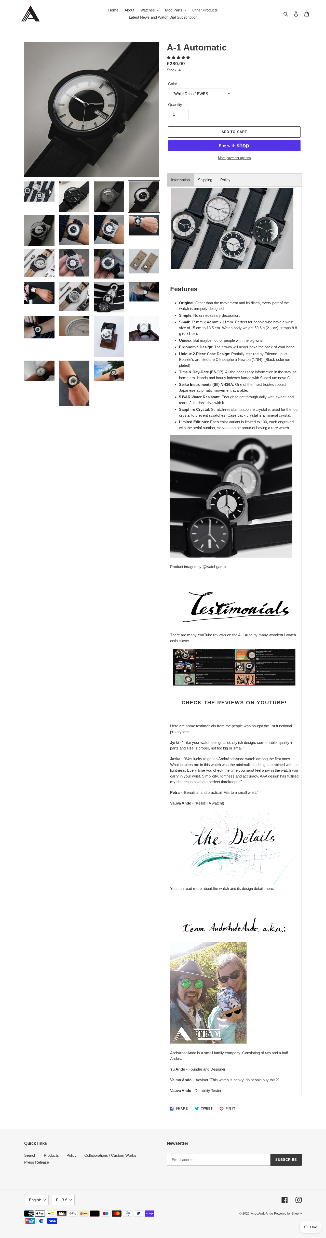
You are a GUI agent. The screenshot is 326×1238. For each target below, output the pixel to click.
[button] (179, 57)
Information (180, 180)
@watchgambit (214, 566)
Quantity (175, 104)
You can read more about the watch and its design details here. (222, 888)
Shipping (205, 180)
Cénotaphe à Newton (233, 359)
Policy (225, 180)
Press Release (36, 1162)
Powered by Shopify (288, 1213)
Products (51, 1155)
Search (30, 1155)
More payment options (234, 158)
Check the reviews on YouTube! (234, 702)
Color (172, 84)
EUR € (61, 1200)
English (35, 1200)
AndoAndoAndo (262, 1213)
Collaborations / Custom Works (110, 1155)
